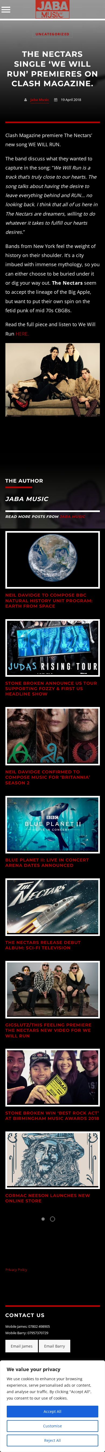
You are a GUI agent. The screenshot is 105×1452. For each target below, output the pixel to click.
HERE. (22, 333)
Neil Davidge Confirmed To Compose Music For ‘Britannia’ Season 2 (47, 778)
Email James (22, 1346)
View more (52, 560)
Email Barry (54, 1346)
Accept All (52, 1411)
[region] (52, 1406)
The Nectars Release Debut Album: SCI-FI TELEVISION (43, 945)
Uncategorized (52, 34)
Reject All (52, 1440)
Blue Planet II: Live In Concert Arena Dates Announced (47, 863)
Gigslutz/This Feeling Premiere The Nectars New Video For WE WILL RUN (48, 1031)
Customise (52, 1425)
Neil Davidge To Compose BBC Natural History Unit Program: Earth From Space (49, 601)
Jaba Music (39, 99)
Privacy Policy (16, 1269)
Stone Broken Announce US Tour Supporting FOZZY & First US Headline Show (51, 689)
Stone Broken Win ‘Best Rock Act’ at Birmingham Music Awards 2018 (52, 1116)
